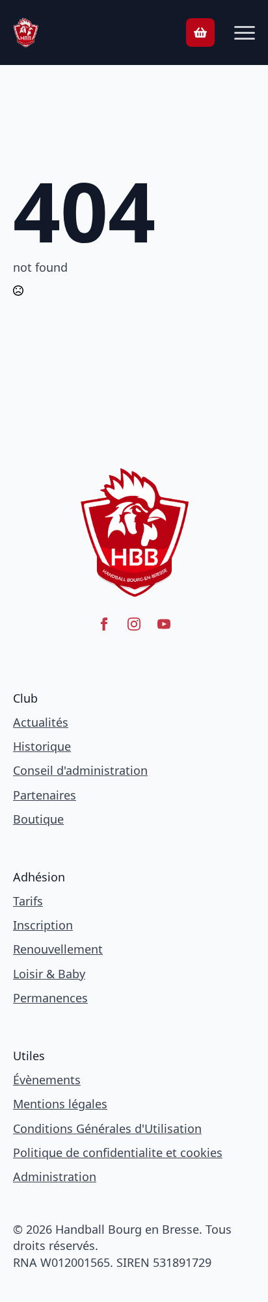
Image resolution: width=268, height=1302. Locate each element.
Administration (54, 1176)
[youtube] (164, 624)
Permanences (50, 998)
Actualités (40, 722)
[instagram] (134, 624)
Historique (42, 746)
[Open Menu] (244, 32)
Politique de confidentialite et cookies (117, 1152)
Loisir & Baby (49, 974)
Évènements (47, 1079)
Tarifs (28, 901)
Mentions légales (60, 1104)
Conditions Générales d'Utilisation (107, 1128)
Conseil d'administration (80, 770)
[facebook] (104, 624)
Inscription (43, 925)
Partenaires (44, 795)
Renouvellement (58, 949)
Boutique (38, 819)
